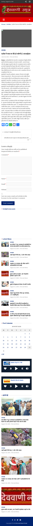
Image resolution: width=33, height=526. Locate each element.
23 (29, 344)
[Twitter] (17, 520)
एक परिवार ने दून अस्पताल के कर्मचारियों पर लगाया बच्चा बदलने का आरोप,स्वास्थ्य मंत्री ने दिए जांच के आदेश (20, 246)
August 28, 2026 (14, 267)
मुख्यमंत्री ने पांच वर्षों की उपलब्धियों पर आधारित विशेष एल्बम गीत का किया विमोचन (20, 304)
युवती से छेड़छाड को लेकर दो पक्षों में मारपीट (20, 284)
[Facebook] (12, 520)
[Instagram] (15, 520)
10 (3, 340)
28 (21, 347)
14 (20, 340)
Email (3, 184)
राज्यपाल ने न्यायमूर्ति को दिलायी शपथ (12, 132)
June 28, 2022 (5, 57)
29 (25, 347)
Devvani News (14, 57)
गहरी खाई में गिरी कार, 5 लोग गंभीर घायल (20, 255)
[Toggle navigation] (3, 19)
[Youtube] (20, 520)
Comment (5, 155)
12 (12, 340)
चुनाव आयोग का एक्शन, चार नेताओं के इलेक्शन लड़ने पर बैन (19, 275)
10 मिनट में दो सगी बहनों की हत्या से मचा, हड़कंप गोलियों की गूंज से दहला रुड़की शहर (20, 315)
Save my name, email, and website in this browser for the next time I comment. (14, 197)
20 (16, 344)
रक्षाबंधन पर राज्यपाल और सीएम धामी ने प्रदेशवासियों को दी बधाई (19, 264)
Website (3, 189)
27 (16, 347)
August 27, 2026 (14, 278)
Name (3, 179)
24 (3, 347)
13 (16, 340)
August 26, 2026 (14, 297)
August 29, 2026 (14, 248)
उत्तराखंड (3, 50)
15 (25, 340)
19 (12, 344)
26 (12, 347)
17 (3, 344)
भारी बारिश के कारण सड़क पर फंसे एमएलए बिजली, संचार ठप (16, 139)
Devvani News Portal (21, 523)
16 (29, 340)
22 (25, 344)
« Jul (2, 354)
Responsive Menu (26, 1)
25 (8, 347)
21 (20, 344)
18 (8, 344)
